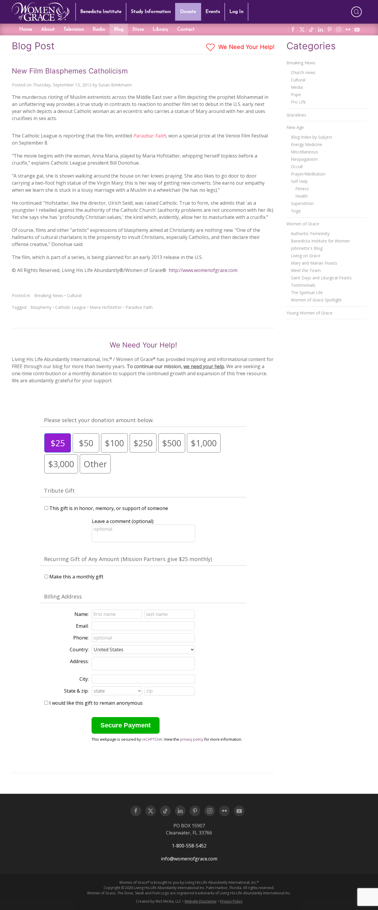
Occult (297, 166)
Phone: (81, 637)
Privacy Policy (231, 901)
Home (25, 29)
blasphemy (41, 307)
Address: (79, 661)
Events (213, 11)
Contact (186, 29)
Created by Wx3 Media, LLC (158, 901)
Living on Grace (305, 255)
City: (84, 679)
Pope (296, 94)
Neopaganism (304, 159)
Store (138, 29)
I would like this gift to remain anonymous (96, 703)
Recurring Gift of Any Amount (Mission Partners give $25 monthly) (128, 559)
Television (73, 29)
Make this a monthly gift (76, 576)
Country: (79, 649)
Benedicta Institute (100, 11)
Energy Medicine (306, 144)
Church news (303, 72)
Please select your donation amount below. (99, 420)
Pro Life (298, 102)
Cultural (74, 295)
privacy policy (191, 739)
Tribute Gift (59, 490)
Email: (82, 626)
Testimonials (303, 285)
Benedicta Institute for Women (320, 241)
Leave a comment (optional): (123, 521)
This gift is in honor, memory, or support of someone (108, 508)
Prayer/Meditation (308, 174)
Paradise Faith (139, 307)
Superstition (302, 203)
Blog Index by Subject (311, 137)
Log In (236, 11)
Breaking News (48, 295)
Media (297, 87)
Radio (99, 29)
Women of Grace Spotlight (316, 300)
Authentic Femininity (310, 233)
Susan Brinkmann (115, 85)
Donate (188, 11)
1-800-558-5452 (189, 845)
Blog (118, 29)
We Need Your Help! (245, 46)
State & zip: (76, 691)
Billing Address (63, 596)
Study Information (151, 11)
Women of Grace (302, 224)
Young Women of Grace (309, 313)
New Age (295, 127)
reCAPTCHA (152, 739)
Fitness (302, 188)
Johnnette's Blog (306, 248)
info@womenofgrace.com (189, 858)
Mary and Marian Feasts (314, 263)
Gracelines (296, 115)
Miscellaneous (304, 152)
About (48, 29)
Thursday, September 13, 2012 (62, 85)
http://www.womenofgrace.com (203, 270)
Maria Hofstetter (106, 307)
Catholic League (70, 307)
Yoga (296, 211)
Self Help (299, 181)
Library (160, 29)
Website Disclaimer (201, 901)
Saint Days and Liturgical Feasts (321, 278)
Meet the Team (306, 270)
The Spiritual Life (307, 292)
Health (301, 196)
